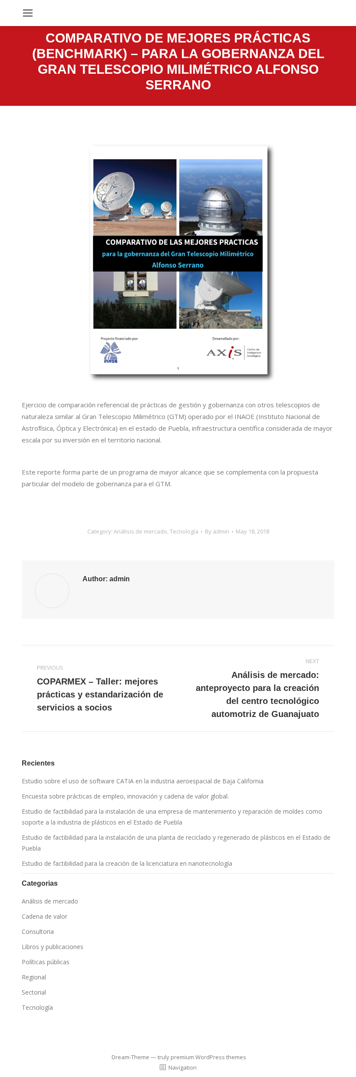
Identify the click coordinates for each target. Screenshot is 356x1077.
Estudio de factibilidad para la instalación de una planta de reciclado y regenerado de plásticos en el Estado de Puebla (176, 842)
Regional (34, 977)
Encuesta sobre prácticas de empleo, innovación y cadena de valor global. (125, 796)
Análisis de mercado (140, 531)
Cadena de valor (44, 916)
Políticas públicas (45, 962)
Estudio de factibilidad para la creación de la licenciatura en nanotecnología (127, 863)
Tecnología (184, 531)
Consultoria (38, 931)
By (217, 531)
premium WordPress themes (208, 1057)
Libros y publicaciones (52, 947)
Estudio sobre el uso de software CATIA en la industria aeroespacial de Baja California (143, 781)
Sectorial (34, 992)
